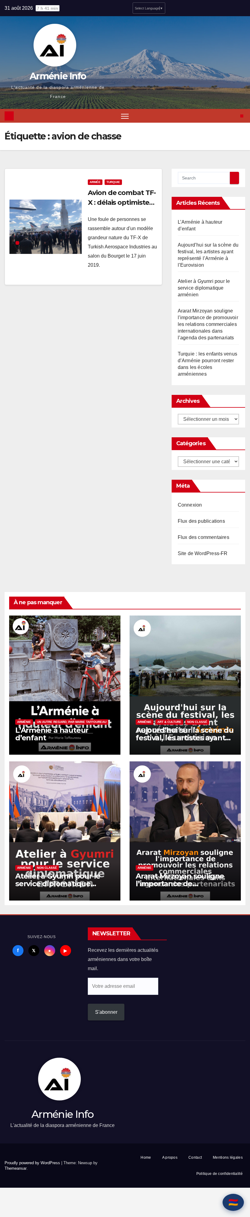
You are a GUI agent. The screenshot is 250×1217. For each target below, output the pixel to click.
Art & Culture (169, 722)
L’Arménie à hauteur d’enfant (51, 734)
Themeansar (16, 1168)
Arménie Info (58, 76)
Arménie (24, 722)
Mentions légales (228, 1157)
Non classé (197, 722)
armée (95, 182)
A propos (169, 1157)
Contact (195, 1157)
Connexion (190, 504)
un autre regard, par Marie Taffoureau (71, 722)
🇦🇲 (233, 1202)
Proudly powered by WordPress (33, 1163)
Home (146, 1157)
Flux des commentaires (203, 537)
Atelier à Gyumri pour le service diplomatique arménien (204, 288)
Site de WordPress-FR (203, 553)
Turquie (113, 182)
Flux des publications (201, 521)
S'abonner (106, 1012)
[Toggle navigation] (124, 116)
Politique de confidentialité (219, 1173)
